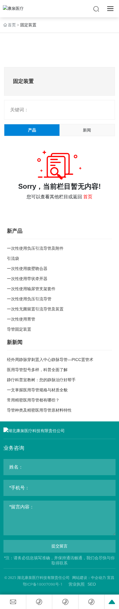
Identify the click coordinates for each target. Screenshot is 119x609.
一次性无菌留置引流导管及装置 (35, 309)
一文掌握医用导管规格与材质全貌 (37, 390)
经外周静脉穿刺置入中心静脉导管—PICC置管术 (50, 359)
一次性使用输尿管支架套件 (31, 288)
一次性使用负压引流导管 (29, 299)
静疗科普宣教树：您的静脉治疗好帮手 (41, 379)
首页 (87, 196)
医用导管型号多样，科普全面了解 (37, 369)
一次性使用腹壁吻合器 (27, 268)
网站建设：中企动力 (89, 577)
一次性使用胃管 (21, 319)
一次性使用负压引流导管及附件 (35, 248)
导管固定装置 (19, 329)
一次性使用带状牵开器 (27, 278)
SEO (92, 584)
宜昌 (110, 577)
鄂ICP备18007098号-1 (43, 584)
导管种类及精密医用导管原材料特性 (39, 410)
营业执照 (76, 584)
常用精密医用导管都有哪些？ (33, 400)
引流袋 (13, 258)
